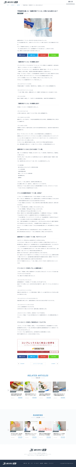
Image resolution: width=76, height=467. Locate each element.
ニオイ (32, 463)
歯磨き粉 (18, 5)
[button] (68, 390)
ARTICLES (70, 2)
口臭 (28, 463)
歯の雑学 (41, 463)
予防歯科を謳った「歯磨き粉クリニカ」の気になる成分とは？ (33, 5)
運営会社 (45, 463)
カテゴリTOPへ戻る (38, 363)
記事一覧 (12, 5)
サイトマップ (51, 463)
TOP (8, 5)
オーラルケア (36, 463)
